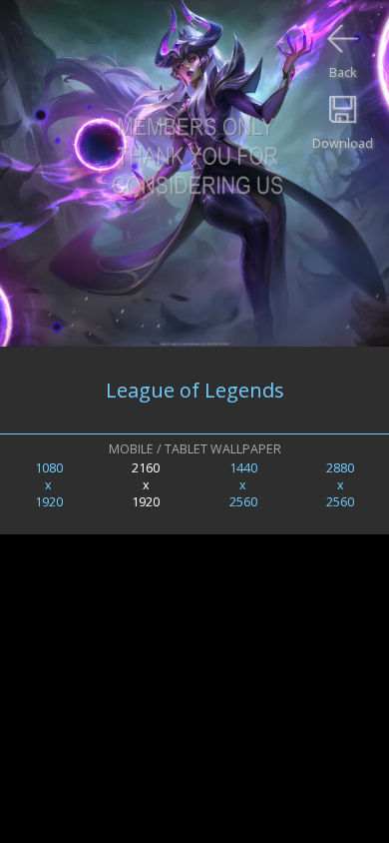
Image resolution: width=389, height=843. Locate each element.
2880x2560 (340, 484)
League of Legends (195, 390)
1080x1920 (49, 484)
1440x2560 (243, 484)
